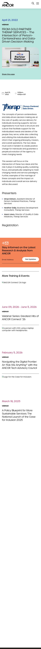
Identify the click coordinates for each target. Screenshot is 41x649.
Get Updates (30, 259)
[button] (33, 3)
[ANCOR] (18, 4)
